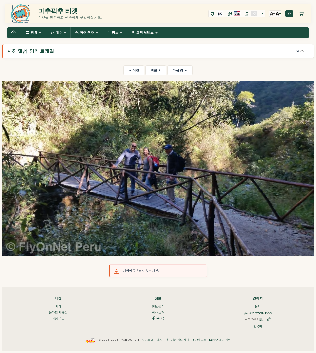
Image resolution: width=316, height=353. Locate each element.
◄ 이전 (134, 70)
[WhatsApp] (162, 318)
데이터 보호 (199, 339)
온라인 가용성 (58, 312)
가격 (58, 306)
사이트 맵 (148, 339)
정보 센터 (158, 306)
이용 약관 (162, 339)
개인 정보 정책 (180, 339)
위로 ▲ (156, 70)
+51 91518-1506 (260, 313)
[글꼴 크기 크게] (272, 14)
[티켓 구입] (301, 13)
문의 (258, 306)
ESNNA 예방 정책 (220, 339)
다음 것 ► (180, 70)
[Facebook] (153, 318)
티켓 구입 (58, 318)
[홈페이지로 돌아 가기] (14, 32)
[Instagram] (158, 318)
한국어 (257, 326)
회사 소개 (158, 312)
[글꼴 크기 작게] (278, 14)
